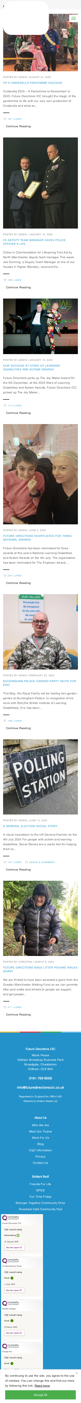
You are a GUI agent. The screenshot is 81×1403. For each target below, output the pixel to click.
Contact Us (40, 1162)
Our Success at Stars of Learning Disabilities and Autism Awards (31, 367)
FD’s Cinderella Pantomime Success (32, 82)
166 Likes (15, 280)
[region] (40, 1386)
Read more (42, 1385)
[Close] (76, 1372)
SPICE (40, 1190)
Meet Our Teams (40, 1131)
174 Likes (15, 405)
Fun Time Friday (40, 1196)
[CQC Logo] (10, 1219)
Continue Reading (18, 126)
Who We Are (40, 1125)
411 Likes (15, 1007)
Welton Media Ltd (47, 1101)
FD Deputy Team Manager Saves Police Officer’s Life (34, 241)
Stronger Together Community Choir (40, 1203)
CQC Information (40, 1150)
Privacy (41, 1156)
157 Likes (15, 862)
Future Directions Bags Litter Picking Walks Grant (40, 969)
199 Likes (15, 720)
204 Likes (15, 575)
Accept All (40, 1395)
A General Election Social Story (30, 826)
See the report (13, 1247)
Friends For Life (40, 1184)
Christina (25, 961)
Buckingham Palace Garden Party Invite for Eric (39, 682)
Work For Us (40, 1137)
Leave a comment (42, 862)
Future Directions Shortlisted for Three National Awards (37, 537)
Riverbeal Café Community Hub (40, 1209)
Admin (22, 77)
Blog (40, 1144)
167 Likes (15, 119)
